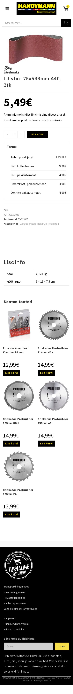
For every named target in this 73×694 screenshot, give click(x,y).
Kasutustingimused (15, 592)
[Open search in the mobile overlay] (36, 23)
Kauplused (10, 618)
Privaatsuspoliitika (14, 597)
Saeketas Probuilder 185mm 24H (18, 492)
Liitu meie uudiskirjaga (19, 638)
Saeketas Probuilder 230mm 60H (53, 421)
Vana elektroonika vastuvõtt (20, 608)
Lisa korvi (37, 134)
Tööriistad (53, 223)
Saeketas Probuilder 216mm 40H (53, 350)
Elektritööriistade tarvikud (33, 223)
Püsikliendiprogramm (16, 624)
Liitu (62, 646)
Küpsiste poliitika (14, 629)
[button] (7, 8)
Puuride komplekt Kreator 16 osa (16, 350)
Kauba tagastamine (15, 603)
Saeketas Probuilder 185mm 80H (18, 421)
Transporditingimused (16, 586)
